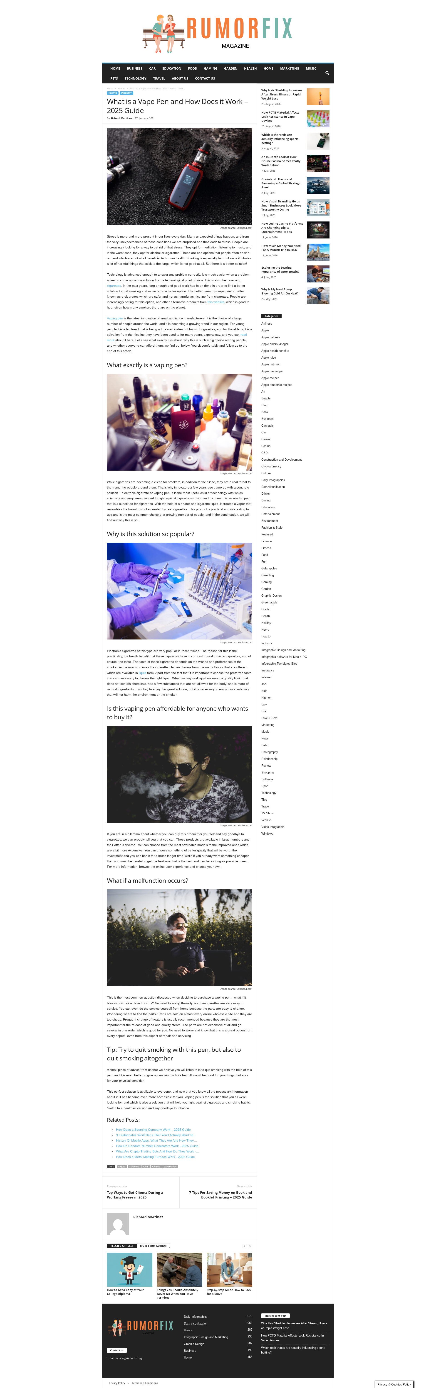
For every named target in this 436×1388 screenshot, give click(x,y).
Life (263, 711)
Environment (269, 521)
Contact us (205, 78)
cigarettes (114, 285)
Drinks (265, 493)
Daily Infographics (273, 480)
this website (216, 302)
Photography (269, 752)
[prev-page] (244, 1246)
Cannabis (267, 425)
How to (121, 88)
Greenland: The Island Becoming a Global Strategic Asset (281, 183)
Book (264, 412)
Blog (264, 405)
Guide (265, 609)
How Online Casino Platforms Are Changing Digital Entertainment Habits (282, 227)
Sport (264, 786)
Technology (135, 78)
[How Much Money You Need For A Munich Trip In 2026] (318, 252)
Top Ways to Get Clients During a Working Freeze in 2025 (135, 1194)
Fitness (266, 548)
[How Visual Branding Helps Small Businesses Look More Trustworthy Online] (318, 207)
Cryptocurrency (271, 466)
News (265, 738)
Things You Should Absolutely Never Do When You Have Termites (177, 1294)
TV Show (267, 813)
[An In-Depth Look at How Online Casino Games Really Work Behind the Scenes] (318, 163)
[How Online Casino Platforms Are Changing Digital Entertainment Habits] (318, 229)
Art (263, 391)
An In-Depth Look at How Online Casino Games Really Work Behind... (280, 161)
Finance (266, 541)
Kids (264, 691)
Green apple (269, 602)
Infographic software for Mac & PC (284, 657)
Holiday (266, 623)
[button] (327, 73)
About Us (180, 78)
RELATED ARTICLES (122, 1245)
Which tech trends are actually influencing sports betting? (279, 139)
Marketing (289, 68)
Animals (266, 323)
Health (250, 68)
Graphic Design (271, 595)
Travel (159, 78)
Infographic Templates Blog (279, 663)
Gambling (267, 575)
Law (264, 704)
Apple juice (268, 357)
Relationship (269, 759)
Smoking (134, 1166)
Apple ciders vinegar (274, 344)
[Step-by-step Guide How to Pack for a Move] (229, 1270)
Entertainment (270, 514)
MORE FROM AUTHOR (153, 1245)
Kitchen (266, 697)
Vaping (156, 1166)
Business (134, 68)
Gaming (210, 68)
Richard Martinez (121, 118)
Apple (265, 330)
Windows (267, 833)
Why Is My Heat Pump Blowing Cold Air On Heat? (280, 291)
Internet (266, 677)
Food (192, 68)
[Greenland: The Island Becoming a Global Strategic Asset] (318, 185)
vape (145, 1166)
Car (152, 68)
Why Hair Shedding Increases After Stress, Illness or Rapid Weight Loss (281, 94)
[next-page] (250, 1246)
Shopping (267, 772)
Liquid (122, 1166)
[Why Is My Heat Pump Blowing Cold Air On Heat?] (318, 295)
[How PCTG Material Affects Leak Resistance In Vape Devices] (318, 118)
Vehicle (266, 820)
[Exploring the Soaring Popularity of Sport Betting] (318, 273)
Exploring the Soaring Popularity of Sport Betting (280, 269)
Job (263, 684)
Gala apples (269, 568)
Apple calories (270, 337)
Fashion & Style (271, 527)
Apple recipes (270, 378)
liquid (142, 673)
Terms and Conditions (145, 1383)
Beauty (266, 398)
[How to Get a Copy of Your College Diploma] (129, 1270)
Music (311, 68)
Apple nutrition (270, 364)
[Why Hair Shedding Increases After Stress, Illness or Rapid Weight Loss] (318, 96)
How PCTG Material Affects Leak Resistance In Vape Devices (280, 116)
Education (171, 68)
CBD (264, 453)
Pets (114, 78)
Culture (266, 473)
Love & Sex (269, 718)
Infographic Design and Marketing (283, 650)
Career (265, 439)
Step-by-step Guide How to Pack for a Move (229, 1292)
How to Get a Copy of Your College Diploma (125, 1292)
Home (115, 68)
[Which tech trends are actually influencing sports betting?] (318, 141)
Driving (265, 500)
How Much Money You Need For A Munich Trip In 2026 (281, 248)
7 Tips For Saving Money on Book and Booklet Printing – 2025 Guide (220, 1194)
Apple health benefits (275, 350)
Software (267, 779)
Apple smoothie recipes (276, 385)
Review (266, 765)
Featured (267, 534)
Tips (264, 799)
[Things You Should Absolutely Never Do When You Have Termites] (179, 1270)
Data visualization (273, 487)
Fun (263, 561)
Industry (126, 93)
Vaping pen (115, 318)
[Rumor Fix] (218, 31)
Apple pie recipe (271, 371)
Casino (265, 446)
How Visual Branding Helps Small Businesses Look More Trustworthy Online (281, 205)
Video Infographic (272, 827)
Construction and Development (281, 459)
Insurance (267, 670)
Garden (230, 68)
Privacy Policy (117, 1383)
